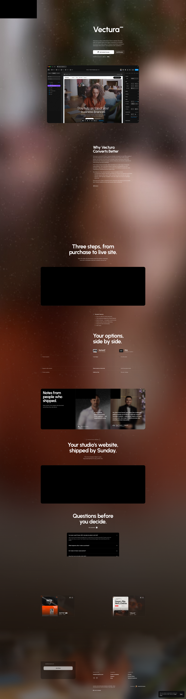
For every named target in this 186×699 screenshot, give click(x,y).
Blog (111, 678)
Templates (161, 2)
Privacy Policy (51, 675)
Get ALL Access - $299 (119, 481)
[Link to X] (94, 678)
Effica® (92, 425)
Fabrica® (126, 425)
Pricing (129, 674)
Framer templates (114, 674)
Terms (45, 675)
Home (155, 2)
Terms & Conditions (132, 678)
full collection (94, 588)
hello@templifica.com (98, 674)
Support (169, 2)
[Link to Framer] (97, 678)
